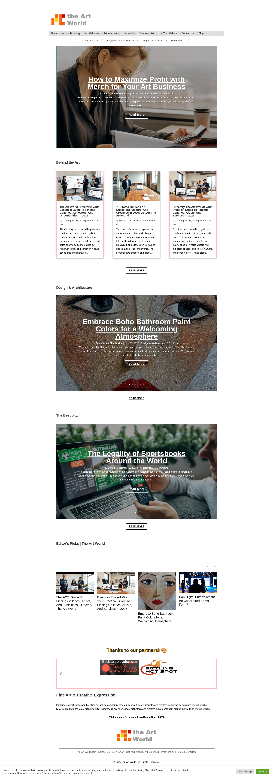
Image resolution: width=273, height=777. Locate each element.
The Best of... (145, 468)
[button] (214, 566)
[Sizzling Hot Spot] (160, 674)
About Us (130, 33)
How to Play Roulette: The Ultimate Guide (197, 599)
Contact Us (188, 33)
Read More (136, 114)
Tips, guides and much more (120, 40)
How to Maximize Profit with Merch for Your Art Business (136, 83)
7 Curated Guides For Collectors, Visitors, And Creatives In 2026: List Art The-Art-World (136, 211)
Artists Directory (71, 33)
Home (54, 33)
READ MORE (136, 270)
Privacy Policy (167, 752)
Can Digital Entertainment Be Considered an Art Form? (156, 600)
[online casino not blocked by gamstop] (79, 674)
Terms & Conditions (186, 752)
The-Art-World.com (86, 752)
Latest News (152, 93)
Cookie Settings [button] (245, 771)
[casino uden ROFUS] (119, 674)
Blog (201, 33)
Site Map (153, 752)
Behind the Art (92, 40)
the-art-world (202, 709)
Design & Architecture (152, 40)
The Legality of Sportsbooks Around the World (137, 457)
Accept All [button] (262, 771)
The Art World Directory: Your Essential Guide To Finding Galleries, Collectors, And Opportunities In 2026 (79, 211)
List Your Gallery (168, 33)
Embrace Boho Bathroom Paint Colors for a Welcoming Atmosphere (136, 329)
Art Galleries (92, 33)
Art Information (112, 33)
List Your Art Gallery (136, 752)
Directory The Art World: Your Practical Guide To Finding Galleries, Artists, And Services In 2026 (192, 211)
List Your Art (147, 33)
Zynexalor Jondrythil (113, 93)
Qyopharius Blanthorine (109, 343)
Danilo (66, 220)
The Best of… (178, 40)
